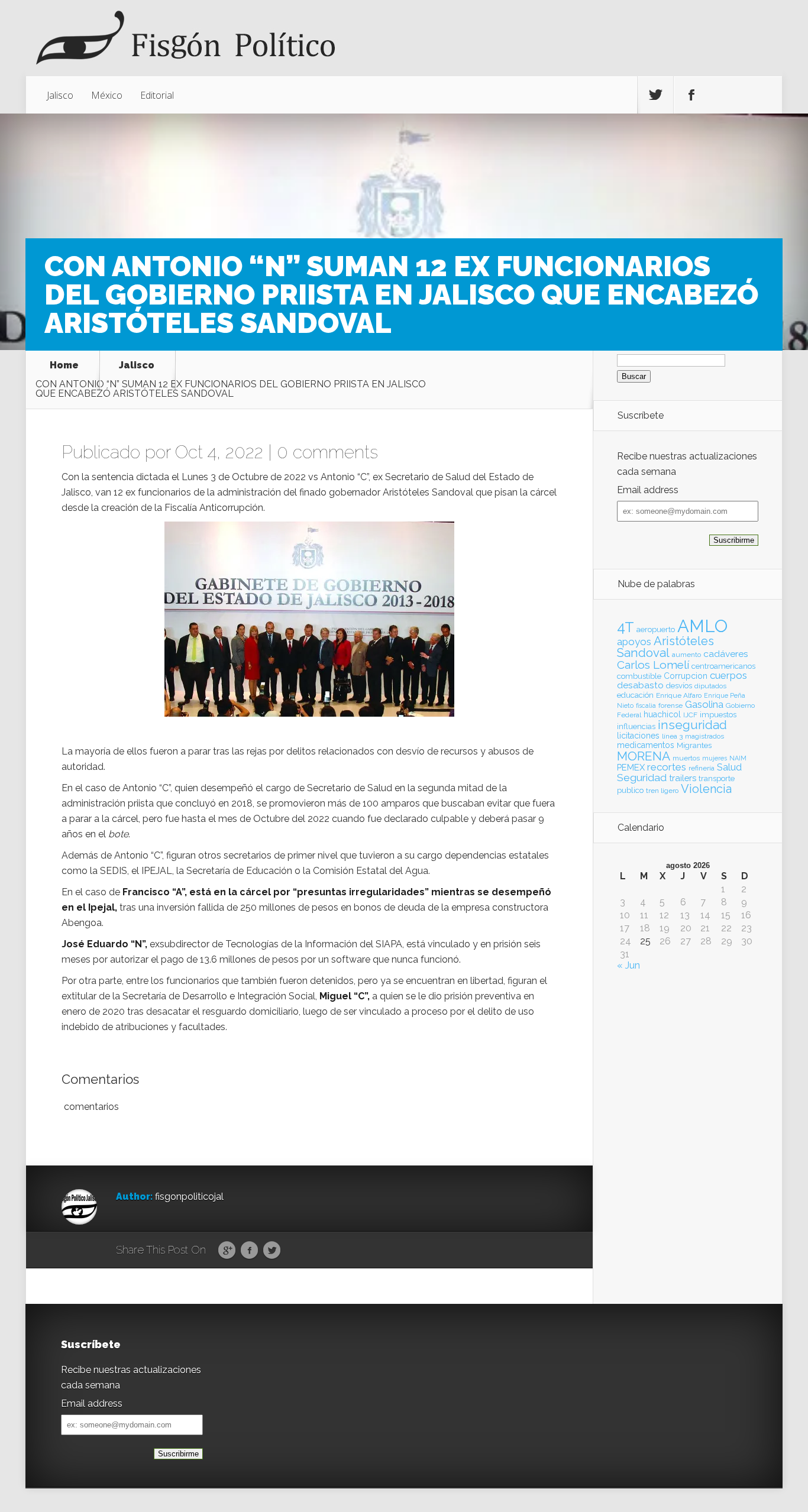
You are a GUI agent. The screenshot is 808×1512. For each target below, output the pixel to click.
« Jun (628, 965)
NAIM (737, 758)
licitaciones (638, 735)
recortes (666, 767)
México (106, 95)
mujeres (714, 758)
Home (64, 366)
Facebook (249, 1250)
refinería (702, 768)
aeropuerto (655, 629)
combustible (639, 676)
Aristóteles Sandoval (665, 647)
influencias (636, 726)
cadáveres (725, 653)
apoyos (634, 641)
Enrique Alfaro (679, 695)
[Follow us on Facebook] (691, 95)
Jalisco (60, 95)
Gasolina (704, 704)
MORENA (643, 756)
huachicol (662, 714)
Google (227, 1250)
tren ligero (662, 790)
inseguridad (692, 725)
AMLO (702, 626)
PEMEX (631, 767)
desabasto (640, 685)
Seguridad (642, 777)
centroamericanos (723, 666)
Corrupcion (685, 676)
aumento (686, 654)
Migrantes (694, 745)
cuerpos (728, 675)
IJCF (690, 715)
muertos (686, 758)
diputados (710, 686)
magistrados (704, 736)
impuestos (718, 714)
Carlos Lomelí (653, 664)
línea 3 (672, 736)
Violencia (706, 789)
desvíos (679, 685)
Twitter (272, 1250)
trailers (682, 778)
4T (625, 627)
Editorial (157, 95)
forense (670, 705)
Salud (729, 767)
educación (635, 695)
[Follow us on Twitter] (655, 95)
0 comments (327, 452)
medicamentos (645, 745)
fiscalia (646, 705)
